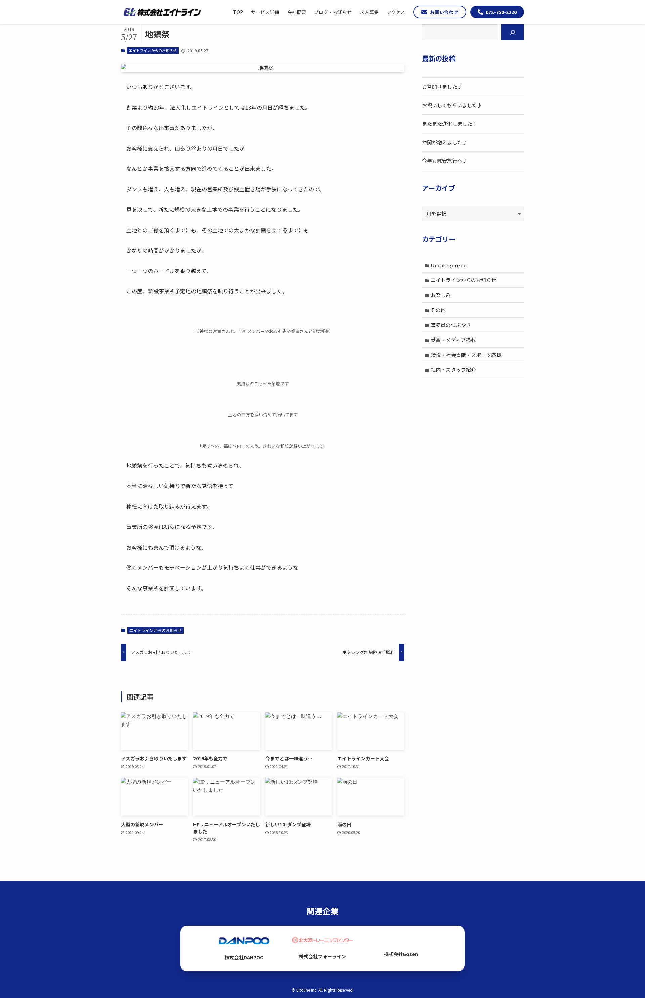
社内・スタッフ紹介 (453, 369)
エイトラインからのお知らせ (153, 50)
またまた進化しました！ (449, 123)
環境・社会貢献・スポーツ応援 (466, 354)
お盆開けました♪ (442, 86)
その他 (438, 309)
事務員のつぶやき (451, 324)
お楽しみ (441, 294)
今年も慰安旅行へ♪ (444, 160)
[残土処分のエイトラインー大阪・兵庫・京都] (162, 12)
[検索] (512, 32)
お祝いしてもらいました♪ (452, 105)
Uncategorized (449, 265)
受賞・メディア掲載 (453, 339)
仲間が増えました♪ (444, 142)
